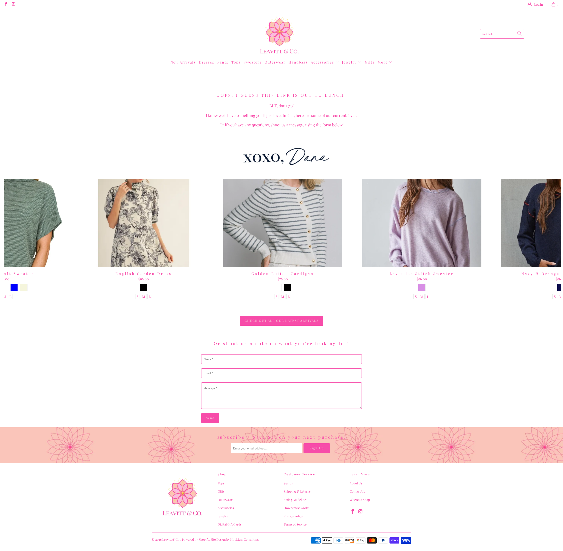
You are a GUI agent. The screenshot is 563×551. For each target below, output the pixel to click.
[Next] (547, 239)
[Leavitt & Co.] (279, 34)
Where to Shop (360, 500)
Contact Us (357, 491)
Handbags (298, 62)
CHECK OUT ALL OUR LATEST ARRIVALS (282, 320)
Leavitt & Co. (171, 539)
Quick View (283, 233)
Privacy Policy (293, 516)
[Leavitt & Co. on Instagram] (13, 4)
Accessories (323, 62)
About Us (356, 483)
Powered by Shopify (195, 539)
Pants (222, 62)
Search (288, 483)
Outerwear (275, 62)
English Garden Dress (143, 223)
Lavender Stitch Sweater (421, 223)
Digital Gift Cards (229, 524)
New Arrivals (183, 62)
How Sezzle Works (296, 508)
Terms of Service (295, 524)
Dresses (206, 62)
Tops (236, 62)
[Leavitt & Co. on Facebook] (5, 4)
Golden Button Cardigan (282, 223)
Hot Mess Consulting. (245, 539)
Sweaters (252, 62)
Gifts (370, 62)
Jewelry (350, 62)
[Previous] (18, 239)
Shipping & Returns (297, 491)
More (383, 62)
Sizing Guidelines (295, 500)
